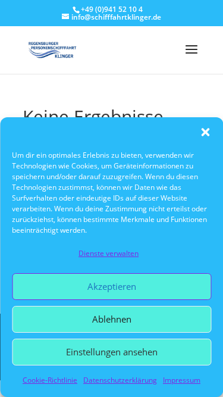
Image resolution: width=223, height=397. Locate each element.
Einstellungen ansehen (112, 352)
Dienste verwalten (108, 253)
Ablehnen (111, 319)
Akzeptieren (111, 286)
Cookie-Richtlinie (50, 380)
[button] (205, 132)
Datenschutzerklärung (120, 380)
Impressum (181, 380)
